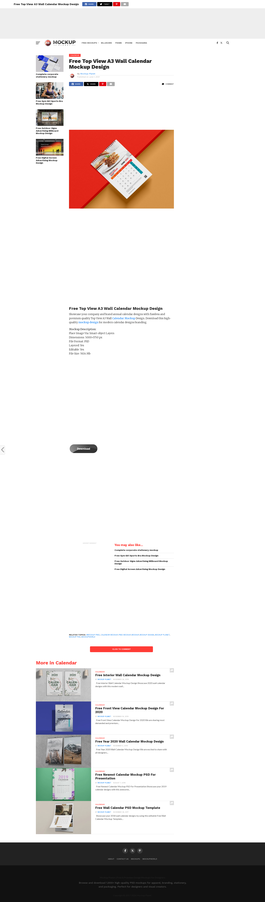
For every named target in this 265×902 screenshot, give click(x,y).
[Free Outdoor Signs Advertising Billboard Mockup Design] (49, 125)
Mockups (135, 859)
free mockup (125, 635)
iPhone (128, 43)
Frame (118, 43)
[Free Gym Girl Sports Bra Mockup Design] (49, 98)
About (111, 859)
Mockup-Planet (87, 74)
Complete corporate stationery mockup (47, 75)
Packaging (141, 43)
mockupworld (88, 637)
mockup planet (162, 635)
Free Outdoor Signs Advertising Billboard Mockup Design (47, 131)
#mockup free (93, 635)
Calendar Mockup (109, 635)
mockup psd (74, 637)
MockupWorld (149, 859)
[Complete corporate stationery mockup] (49, 71)
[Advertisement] (132, 19)
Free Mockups (89, 43)
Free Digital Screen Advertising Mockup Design (46, 160)
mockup (135, 635)
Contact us (122, 859)
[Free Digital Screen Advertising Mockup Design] (49, 154)
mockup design (147, 635)
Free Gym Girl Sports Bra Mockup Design (49, 102)
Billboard (106, 43)
